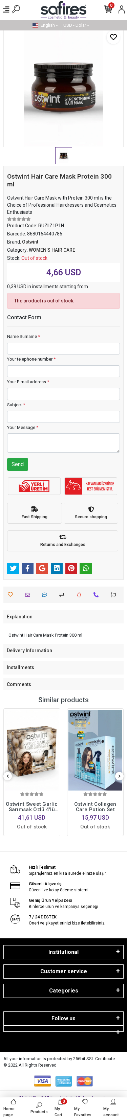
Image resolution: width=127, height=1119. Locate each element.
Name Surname (23, 336)
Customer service (63, 971)
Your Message (22, 427)
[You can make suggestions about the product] (115, 595)
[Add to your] (63, 595)
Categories (63, 990)
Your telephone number (31, 359)
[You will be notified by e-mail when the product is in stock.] (80, 595)
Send (18, 464)
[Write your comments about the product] (46, 595)
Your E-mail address (28, 381)
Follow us (63, 1018)
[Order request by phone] (98, 595)
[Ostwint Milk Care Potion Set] (95, 750)
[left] (8, 776)
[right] (119, 776)
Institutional (63, 952)
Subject (16, 404)
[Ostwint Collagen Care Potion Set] (32, 750)
